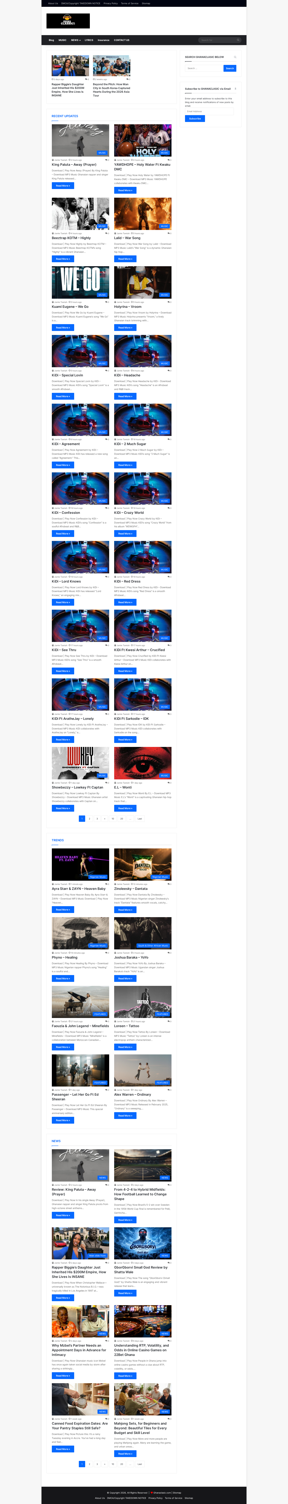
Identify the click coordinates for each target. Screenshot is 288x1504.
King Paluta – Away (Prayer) (74, 165)
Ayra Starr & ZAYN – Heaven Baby (79, 889)
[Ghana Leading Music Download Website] (68, 20)
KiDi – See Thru (64, 650)
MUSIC (62, 40)
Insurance (103, 40)
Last (140, 818)
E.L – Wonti (123, 787)
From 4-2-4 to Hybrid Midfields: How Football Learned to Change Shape (140, 1194)
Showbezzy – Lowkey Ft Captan (77, 787)
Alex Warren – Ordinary (132, 1095)
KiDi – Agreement (66, 444)
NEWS (74, 40)
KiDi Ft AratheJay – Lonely (73, 719)
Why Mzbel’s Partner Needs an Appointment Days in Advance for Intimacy (79, 1350)
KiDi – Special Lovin (67, 375)
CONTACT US (121, 40)
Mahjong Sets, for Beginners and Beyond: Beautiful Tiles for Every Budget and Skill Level (140, 1428)
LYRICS (89, 40)
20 (121, 818)
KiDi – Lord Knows (66, 581)
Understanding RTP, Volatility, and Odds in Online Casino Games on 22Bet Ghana (141, 1350)
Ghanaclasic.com (162, 1492)
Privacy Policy (111, 3)
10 (113, 818)
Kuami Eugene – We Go (70, 307)
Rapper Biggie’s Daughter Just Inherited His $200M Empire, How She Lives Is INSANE (79, 1272)
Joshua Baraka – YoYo (131, 957)
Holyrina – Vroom (128, 307)
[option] (70, 77)
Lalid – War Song (127, 238)
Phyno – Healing (65, 957)
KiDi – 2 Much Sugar (130, 444)
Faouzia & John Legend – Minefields (80, 1026)
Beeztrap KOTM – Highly (71, 238)
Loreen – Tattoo (126, 1026)
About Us (53, 3)
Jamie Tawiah (60, 160)
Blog (51, 40)
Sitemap (146, 3)
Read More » (63, 185)
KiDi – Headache (127, 375)
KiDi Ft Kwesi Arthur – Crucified (139, 650)
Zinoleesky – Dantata (131, 889)
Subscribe (195, 118)
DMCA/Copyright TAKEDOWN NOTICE (80, 3)
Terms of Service (129, 3)
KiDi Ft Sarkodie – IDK (131, 719)
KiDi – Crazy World (129, 513)
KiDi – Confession (66, 513)
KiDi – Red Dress (127, 581)
